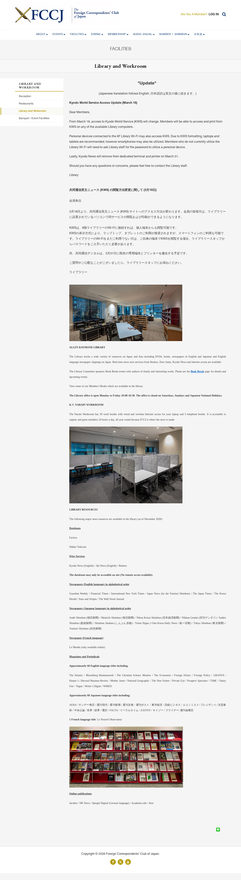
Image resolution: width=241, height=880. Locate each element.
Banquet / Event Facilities (34, 118)
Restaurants (26, 104)
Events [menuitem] (56, 34)
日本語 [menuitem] (197, 34)
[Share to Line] (218, 829)
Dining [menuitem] (95, 34)
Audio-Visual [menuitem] (141, 34)
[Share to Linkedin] (213, 829)
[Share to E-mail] (223, 829)
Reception (25, 96)
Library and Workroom (32, 111)
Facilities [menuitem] (76, 34)
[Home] (43, 14)
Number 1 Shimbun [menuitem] (172, 34)
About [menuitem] (39, 34)
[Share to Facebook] (207, 829)
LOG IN (214, 14)
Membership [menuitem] (116, 34)
